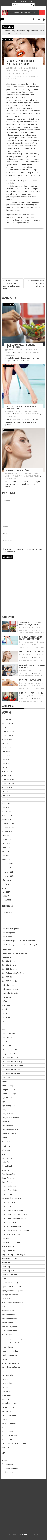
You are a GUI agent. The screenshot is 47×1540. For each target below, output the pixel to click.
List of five (6, 1298)
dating (4, 1109)
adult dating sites (8, 933)
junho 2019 (6, 799)
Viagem (4, 1419)
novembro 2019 (8, 783)
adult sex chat (7, 937)
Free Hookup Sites (9, 1174)
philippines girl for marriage (12, 1339)
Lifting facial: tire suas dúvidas (17, 470)
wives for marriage (9, 1423)
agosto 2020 (6, 747)
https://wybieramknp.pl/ (11, 1234)
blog (3, 1025)
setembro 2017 (7, 880)
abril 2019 (5, 807)
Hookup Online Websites (11, 1198)
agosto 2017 (6, 884)
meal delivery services (10, 1327)
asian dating (6, 957)
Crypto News (7, 1097)
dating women (7, 1126)
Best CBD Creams (9, 965)
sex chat (5, 1379)
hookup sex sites (8, 1202)
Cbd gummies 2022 (9, 1053)
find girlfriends (7, 1166)
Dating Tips (6, 1122)
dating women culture (10, 1130)
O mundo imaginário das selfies (31, 692)
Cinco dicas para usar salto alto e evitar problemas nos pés (21, 407)
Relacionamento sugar (15, 76)
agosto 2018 (6, 840)
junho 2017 (6, 888)
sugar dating (6, 1395)
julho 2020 (6, 751)
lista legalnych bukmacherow (13, 1302)
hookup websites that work (12, 1210)
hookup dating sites (9, 1186)
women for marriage (10, 1435)
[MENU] (2, 19)
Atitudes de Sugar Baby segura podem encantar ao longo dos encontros (11, 284)
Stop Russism (7, 1391)
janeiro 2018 (6, 868)
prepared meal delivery (10, 1351)
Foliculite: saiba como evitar (30, 680)
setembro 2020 (7, 743)
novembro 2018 (8, 827)
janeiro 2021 (6, 727)
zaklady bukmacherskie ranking (14, 1443)
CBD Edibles (6, 1045)
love (3, 1306)
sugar (27, 76)
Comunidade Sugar (9, 1093)
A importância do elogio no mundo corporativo (32, 666)
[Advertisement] (23, 254)
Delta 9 (4, 1138)
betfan (4, 1001)
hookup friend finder (9, 1190)
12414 (4, 921)
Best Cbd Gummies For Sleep (13, 973)
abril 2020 (5, 763)
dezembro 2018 (8, 823)
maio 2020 (6, 759)
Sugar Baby (34, 76)
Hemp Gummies (8, 1178)
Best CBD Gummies (9, 969)
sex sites (5, 1387)
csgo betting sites (8, 1105)
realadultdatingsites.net (11, 1367)
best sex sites (7, 997)
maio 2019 (6, 803)
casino (4, 1041)
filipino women (7, 1158)
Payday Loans (7, 1335)
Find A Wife (6, 1162)
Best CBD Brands (8, 961)
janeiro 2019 (6, 819)
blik (3, 1021)
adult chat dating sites (10, 929)
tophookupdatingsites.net (11, 1403)
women (4, 1427)
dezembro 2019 (8, 779)
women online (7, 1439)
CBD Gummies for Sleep (11, 1073)
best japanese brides (10, 989)
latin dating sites (8, 1270)
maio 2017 (6, 892)
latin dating (6, 1266)
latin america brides (9, 1258)
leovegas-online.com (10, 1294)
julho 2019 (6, 795)
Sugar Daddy (11, 79)
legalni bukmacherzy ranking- (13, 1286)
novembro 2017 (8, 876)
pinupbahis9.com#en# (10, 1343)
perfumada (16, 73)
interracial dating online (11, 1242)
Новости (5, 1447)
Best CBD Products (9, 981)
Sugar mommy (10, 355)
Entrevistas (6, 1150)
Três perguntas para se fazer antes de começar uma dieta (20, 345)
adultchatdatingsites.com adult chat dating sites (20, 945)
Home (6, 31)
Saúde (4, 1371)
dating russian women (10, 1118)
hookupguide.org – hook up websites (16, 1214)
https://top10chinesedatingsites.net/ (16, 1230)
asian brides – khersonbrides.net (14, 953)
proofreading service (10, 1355)
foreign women (7, 1170)
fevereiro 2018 (7, 864)
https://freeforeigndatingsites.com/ (15, 1218)
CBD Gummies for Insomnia (13, 1065)
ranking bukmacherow (10, 1363)
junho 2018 (6, 848)
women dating (7, 1431)
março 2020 (6, 767)
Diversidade (6, 1142)
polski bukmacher (8, 1347)
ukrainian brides (8, 1407)
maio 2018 (6, 852)
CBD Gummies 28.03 (10, 1057)
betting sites (6, 1017)
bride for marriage (9, 1033)
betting (4, 1013)
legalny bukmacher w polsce (13, 1290)
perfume (24, 73)
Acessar (5, 1460)
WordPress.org (7, 1472)
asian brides (6, 949)
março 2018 (6, 860)
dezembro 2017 (8, 872)
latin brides (6, 1262)
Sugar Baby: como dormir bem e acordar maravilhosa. (35, 283)
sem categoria (7, 1375)
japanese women (8, 1246)
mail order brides (8, 1315)
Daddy (17, 220)
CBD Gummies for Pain (11, 1069)
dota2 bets (6, 1146)
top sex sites (6, 1399)
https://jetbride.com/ (9, 1222)
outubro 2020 (7, 739)
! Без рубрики (7, 913)
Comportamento (17, 31)
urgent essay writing (9, 1415)
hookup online (7, 1194)
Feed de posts (7, 1464)
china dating (6, 1081)
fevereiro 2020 (7, 771)
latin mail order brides (10, 1274)
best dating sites (8, 985)
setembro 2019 (7, 791)
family (4, 1154)
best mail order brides (10, 993)
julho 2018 (6, 844)
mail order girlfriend (9, 1319)
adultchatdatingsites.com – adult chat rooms (19, 941)
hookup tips (6, 1206)
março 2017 (6, 900)
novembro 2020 (8, 735)
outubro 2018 (7, 831)
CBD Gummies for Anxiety (12, 1061)
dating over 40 (7, 1114)
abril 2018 (5, 856)
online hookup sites (9, 1331)
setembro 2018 (7, 836)
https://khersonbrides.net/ (12, 1226)
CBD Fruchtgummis (9, 1049)
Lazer (4, 1278)
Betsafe (5, 1009)
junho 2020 (6, 755)
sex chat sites (7, 1383)
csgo (3, 1101)
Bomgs (4, 1029)
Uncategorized (7, 1411)
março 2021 (6, 719)
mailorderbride (7, 1323)
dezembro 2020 (8, 731)
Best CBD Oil (7, 977)
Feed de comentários (10, 1468)
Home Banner (7, 1182)
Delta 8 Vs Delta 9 (9, 1134)
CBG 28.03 (6, 1077)
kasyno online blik (8, 1250)
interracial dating (8, 1238)
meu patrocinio (22, 71)
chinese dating (7, 1085)
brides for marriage (9, 1037)
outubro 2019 (7, 787)
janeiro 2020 (6, 775)
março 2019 (6, 811)
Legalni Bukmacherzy (10, 1282)
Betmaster (6, 1005)
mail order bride (8, 1311)
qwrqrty (4, 1359)
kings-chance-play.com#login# (13, 1254)
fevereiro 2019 (7, 815)
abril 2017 (5, 896)
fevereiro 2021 (7, 723)
